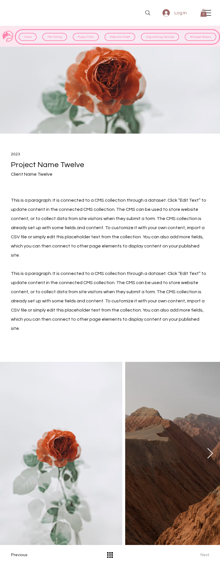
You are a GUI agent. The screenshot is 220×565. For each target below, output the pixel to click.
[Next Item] (210, 453)
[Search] (148, 13)
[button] (203, 13)
